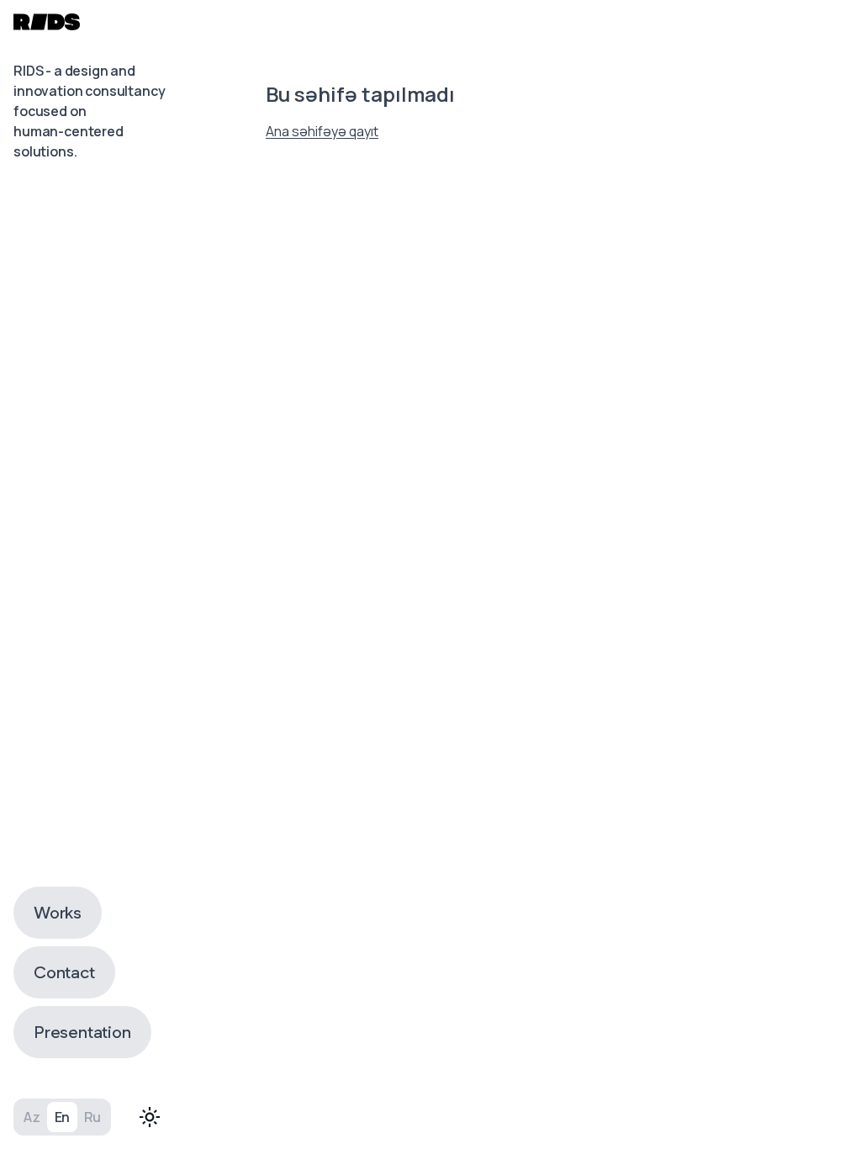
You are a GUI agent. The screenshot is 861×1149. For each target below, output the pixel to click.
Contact (64, 972)
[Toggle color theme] (149, 1117)
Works (58, 913)
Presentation (82, 1032)
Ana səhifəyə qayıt (322, 131)
